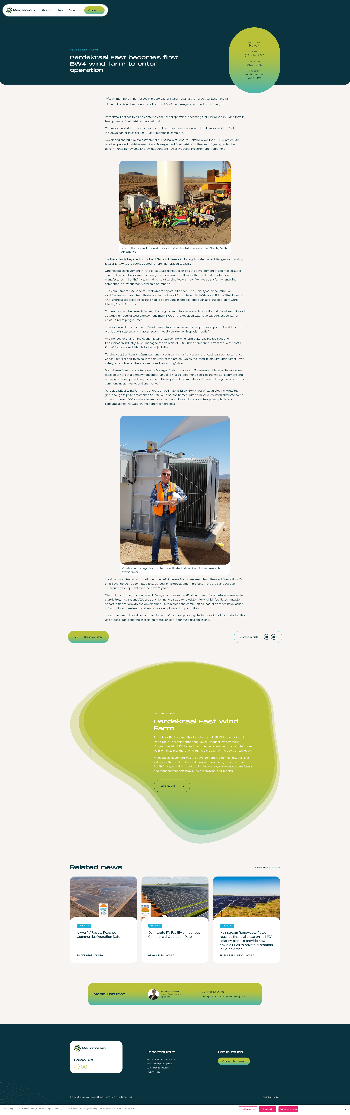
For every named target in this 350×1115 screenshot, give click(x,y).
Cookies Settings (248, 1109)
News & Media (78, 50)
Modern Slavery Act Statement (161, 1059)
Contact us (94, 10)
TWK (278, 1097)
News (60, 10)
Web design (268, 1097)
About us (47, 10)
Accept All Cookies (288, 1109)
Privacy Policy (153, 1072)
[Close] (346, 1110)
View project (168, 786)
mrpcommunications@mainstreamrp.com (225, 996)
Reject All (267, 1109)
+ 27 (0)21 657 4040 (215, 992)
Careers (73, 10)
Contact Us (228, 1061)
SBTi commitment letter (158, 1068)
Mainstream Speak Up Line (159, 1063)
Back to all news (93, 637)
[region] (175, 1110)
